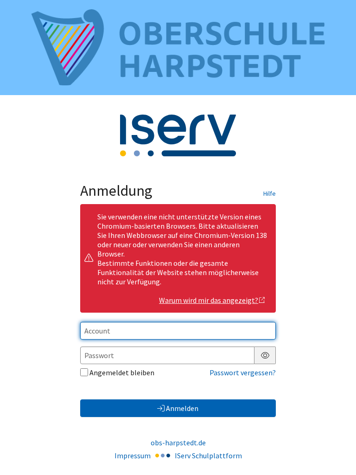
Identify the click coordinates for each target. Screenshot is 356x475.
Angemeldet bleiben (121, 372)
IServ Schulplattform (208, 455)
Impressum (132, 455)
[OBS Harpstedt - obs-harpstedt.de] (178, 47)
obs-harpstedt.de (178, 442)
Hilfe (269, 193)
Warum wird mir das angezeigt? (208, 300)
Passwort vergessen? (243, 372)
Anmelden (182, 408)
